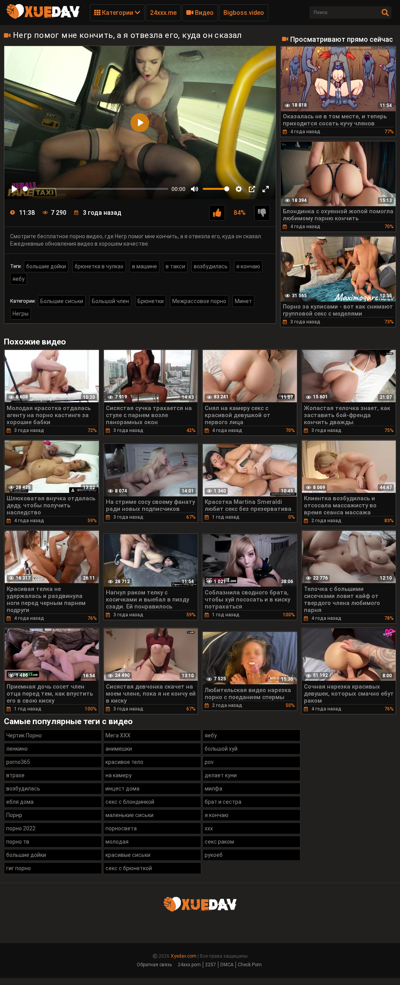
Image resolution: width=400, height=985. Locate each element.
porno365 (18, 762)
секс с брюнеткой (128, 868)
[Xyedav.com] (43, 17)
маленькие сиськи (129, 815)
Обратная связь (154, 964)
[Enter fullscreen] (265, 189)
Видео (203, 12)
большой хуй (221, 749)
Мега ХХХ (117, 735)
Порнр (14, 815)
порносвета (121, 828)
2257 (210, 964)
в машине (144, 266)
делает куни (221, 775)
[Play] (14, 189)
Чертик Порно (24, 735)
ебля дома (20, 802)
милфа (213, 788)
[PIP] (252, 189)
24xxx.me (163, 12)
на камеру (118, 775)
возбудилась (211, 266)
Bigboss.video (243, 12)
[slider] (95, 189)
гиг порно (18, 868)
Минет (243, 301)
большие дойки (46, 266)
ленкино (17, 749)
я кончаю (248, 266)
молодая (117, 842)
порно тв (17, 842)
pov (209, 762)
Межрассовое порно (199, 301)
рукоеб (214, 855)
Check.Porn (250, 964)
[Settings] (238, 189)
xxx (209, 828)
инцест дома (122, 788)
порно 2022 (21, 828)
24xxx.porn (189, 964)
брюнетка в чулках (99, 266)
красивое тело (124, 762)
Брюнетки (151, 301)
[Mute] (194, 189)
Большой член (110, 301)
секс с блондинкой (129, 802)
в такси (175, 266)
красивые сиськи (127, 855)
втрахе (15, 775)
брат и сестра (223, 802)
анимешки (118, 749)
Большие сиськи (61, 301)
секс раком (219, 842)
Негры (20, 313)
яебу (18, 279)
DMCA (227, 964)
